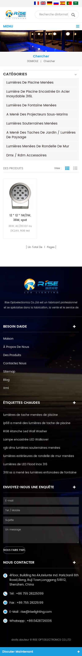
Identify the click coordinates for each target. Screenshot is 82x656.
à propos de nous (16, 346)
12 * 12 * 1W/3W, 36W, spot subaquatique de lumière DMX (20, 218)
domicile (32, 61)
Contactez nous (14, 363)
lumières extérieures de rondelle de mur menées (38, 456)
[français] (36, 3)
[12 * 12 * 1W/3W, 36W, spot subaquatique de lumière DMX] (20, 195)
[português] (69, 3)
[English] (43, 3)
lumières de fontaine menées (31, 105)
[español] (62, 3)
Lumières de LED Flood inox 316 (25, 464)
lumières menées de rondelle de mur (37, 146)
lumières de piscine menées (29, 82)
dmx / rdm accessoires (26, 155)
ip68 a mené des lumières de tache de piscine (36, 423)
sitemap (9, 371)
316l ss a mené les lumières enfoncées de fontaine (40, 472)
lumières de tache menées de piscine (30, 414)
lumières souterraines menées (31, 123)
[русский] (56, 3)
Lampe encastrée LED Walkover (26, 439)
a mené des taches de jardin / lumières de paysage (40, 135)
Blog (6, 379)
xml (6, 388)
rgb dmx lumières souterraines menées (31, 447)
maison (8, 338)
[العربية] (75, 3)
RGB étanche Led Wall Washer (25, 431)
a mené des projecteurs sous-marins (37, 114)
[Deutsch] (49, 3)
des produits (12, 355)
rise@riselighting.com (36, 611)
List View (75, 168)
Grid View (67, 168)
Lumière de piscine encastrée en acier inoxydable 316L (38, 94)
